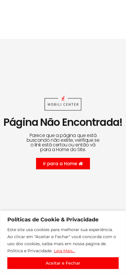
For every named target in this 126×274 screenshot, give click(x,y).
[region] (63, 242)
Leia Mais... (64, 250)
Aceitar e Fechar (63, 263)
